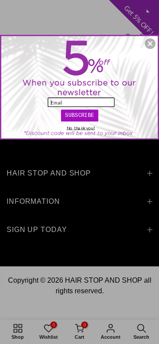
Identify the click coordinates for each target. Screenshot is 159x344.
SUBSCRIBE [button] (79, 115)
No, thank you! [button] (81, 128)
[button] (150, 43)
